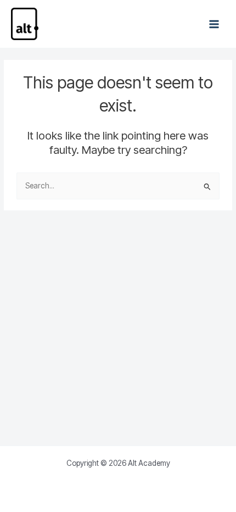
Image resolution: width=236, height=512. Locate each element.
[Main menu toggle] (214, 24)
